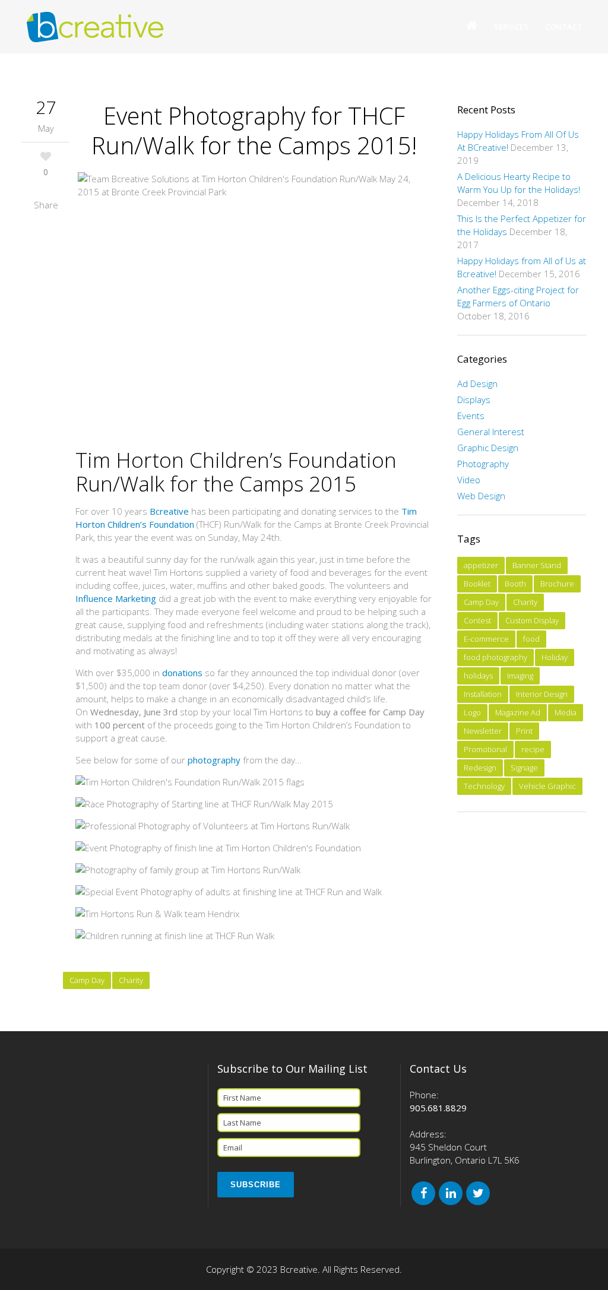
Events (470, 415)
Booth (515, 583)
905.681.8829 (438, 1108)
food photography (495, 657)
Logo (472, 712)
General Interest (490, 432)
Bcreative (169, 511)
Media (566, 712)
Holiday (555, 657)
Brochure (557, 583)
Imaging (520, 675)
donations (182, 673)
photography (214, 760)
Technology (484, 786)
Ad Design (477, 383)
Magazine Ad (517, 712)
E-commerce (486, 638)
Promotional (485, 749)
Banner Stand (536, 565)
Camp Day (86, 980)
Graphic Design (487, 448)
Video (468, 480)
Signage (524, 767)
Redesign (480, 767)
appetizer (481, 565)
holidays (478, 675)
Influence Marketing (115, 598)
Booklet (477, 583)
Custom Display (532, 620)
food (531, 638)
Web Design (481, 496)
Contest (477, 620)
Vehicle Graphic (547, 786)
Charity (131, 980)
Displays (473, 399)
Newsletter (483, 730)
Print (524, 730)
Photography (483, 464)
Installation (483, 694)
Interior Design (542, 694)
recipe (532, 749)
